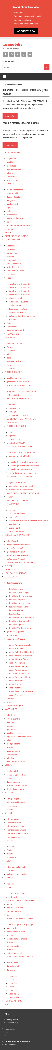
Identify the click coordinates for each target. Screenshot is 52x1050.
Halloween (11, 274)
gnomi (9, 904)
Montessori (12, 805)
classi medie (14, 997)
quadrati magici (13, 750)
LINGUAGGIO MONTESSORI (19, 446)
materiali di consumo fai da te (20, 918)
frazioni (10, 725)
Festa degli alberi (14, 260)
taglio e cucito (13, 945)
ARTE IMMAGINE (12, 152)
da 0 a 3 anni (12, 962)
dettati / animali (16, 589)
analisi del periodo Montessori (24, 462)
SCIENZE (8, 813)
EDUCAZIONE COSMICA (17, 415)
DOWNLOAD (10, 183)
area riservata (10, 1029)
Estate (9, 850)
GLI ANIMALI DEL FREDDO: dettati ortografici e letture (25, 91)
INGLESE (8, 566)
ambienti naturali (14, 343)
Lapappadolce (12, 44)
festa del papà (13, 267)
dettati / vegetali (16, 624)
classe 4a (13, 986)
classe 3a (13, 983)
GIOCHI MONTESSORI (16, 426)
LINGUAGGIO (11, 576)
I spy (11, 432)
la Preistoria (12, 870)
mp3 (9, 221)
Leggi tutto (9, 116)
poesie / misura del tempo (20, 677)
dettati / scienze (16, 610)
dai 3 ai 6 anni (13, 966)
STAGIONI (9, 840)
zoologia (12, 411)
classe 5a (13, 990)
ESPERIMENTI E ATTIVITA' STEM (21, 418)
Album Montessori (15, 189)
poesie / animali (16, 648)
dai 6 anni (11, 969)
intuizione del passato (16, 867)
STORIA (10, 496)
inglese (10, 207)
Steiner (10, 809)
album (7, 1035)
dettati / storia (15, 613)
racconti (10, 698)
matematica (12, 214)
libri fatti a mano (14, 911)
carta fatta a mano (17, 893)
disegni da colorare (15, 196)
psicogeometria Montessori (21, 489)
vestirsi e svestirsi (16, 531)
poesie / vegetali (16, 694)
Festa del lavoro (14, 263)
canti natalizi (12, 771)
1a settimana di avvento (19, 283)
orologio (10, 747)
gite (8, 354)
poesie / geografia (17, 662)
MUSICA (8, 765)
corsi (6, 1032)
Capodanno (12, 245)
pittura (10, 172)
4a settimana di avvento (19, 294)
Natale (9, 277)
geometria (11, 729)
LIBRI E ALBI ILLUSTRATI (15, 573)
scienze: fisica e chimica (17, 833)
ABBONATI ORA (26, 31)
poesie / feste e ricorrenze (20, 655)
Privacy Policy (12, 1019)
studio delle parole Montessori (22, 472)
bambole (10, 883)
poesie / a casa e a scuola (20, 645)
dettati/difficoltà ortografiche (22, 628)
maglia (9, 914)
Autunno (10, 846)
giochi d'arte (12, 162)
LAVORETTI (10, 569)
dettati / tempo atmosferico (21, 617)
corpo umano (14, 408)
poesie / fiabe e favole (19, 659)
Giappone (11, 350)
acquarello (11, 158)
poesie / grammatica (18, 666)
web (6, 1004)
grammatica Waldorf (16, 551)
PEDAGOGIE (10, 792)
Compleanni (12, 252)
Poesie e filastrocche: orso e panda (21, 123)
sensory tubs (14, 439)
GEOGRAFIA (10, 337)
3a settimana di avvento (19, 291)
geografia (11, 200)
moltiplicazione (13, 743)
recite (9, 702)
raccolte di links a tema (17, 938)
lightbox (12, 435)
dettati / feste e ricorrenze (20, 596)
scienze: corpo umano (16, 829)
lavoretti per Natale (17, 312)
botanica (12, 404)
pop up (10, 935)
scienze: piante (13, 836)
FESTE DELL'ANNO (13, 239)
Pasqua (10, 323)
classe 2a (13, 979)
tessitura (10, 949)
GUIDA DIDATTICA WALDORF (18, 535)
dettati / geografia (17, 599)
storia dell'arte (13, 176)
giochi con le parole (15, 631)
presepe (12, 319)
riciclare (10, 942)
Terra (9, 364)
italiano (10, 211)
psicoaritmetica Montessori (21, 486)
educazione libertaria (16, 802)
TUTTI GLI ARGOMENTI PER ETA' (19, 956)
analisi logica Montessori (21, 469)
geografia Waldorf (15, 548)
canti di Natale (15, 305)
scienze (10, 228)
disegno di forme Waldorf (18, 544)
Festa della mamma (15, 270)
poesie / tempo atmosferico (21, 691)
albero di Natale (16, 298)
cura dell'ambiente (17, 513)
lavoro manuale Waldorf (17, 555)
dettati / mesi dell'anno (19, 606)
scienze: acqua (13, 819)
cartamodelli (12, 193)
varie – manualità (14, 953)
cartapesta (13, 897)
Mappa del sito (10, 1044)
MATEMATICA (11, 709)
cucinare (12, 510)
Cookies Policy (12, 1022)
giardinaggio (14, 524)
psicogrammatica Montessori (21, 456)
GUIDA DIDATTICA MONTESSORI (19, 385)
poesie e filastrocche (16, 638)
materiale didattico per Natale (22, 316)
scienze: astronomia (15, 826)
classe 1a (13, 976)
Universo (11, 368)
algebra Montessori (17, 482)
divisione (11, 722)
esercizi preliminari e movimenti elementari (28, 520)
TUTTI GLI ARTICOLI (13, 1000)
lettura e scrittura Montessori (22, 452)
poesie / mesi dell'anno (19, 673)
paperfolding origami (16, 931)
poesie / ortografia (17, 680)
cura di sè (13, 517)
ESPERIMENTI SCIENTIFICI (16, 236)
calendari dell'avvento (18, 301)
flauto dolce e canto (15, 789)
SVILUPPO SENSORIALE (17, 500)
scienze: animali (14, 822)
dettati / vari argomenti (19, 621)
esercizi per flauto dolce (17, 785)
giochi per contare (15, 733)
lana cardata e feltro (15, 907)
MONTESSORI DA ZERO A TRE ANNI (23, 493)
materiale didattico (15, 218)
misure (10, 740)
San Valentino (13, 333)
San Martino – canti (15, 330)
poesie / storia (15, 687)
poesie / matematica (18, 669)
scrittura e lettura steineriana (20, 562)
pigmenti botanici (14, 169)
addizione (11, 715)
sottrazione (12, 754)
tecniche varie (13, 180)
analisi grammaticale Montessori (25, 465)
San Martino (12, 326)
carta (9, 887)
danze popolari (13, 781)
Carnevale (11, 249)
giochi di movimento (16, 378)
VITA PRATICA (13, 503)
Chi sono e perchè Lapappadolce (17, 1041)
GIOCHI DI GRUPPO (13, 372)
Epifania (10, 256)
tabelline (10, 758)
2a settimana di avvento (19, 287)
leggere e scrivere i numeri (19, 736)
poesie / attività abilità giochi (21, 652)
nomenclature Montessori (18, 225)
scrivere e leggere (15, 705)
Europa (10, 347)
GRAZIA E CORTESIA (16, 442)
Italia (9, 357)
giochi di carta (13, 204)
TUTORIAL (9, 877)
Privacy (7, 1014)
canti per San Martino (16, 774)
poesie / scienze (16, 684)
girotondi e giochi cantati (18, 381)
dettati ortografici (14, 582)
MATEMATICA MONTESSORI (19, 476)
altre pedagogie (14, 798)
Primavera (11, 857)
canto (9, 778)
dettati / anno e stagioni (19, 592)
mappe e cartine (14, 361)
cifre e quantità (13, 718)
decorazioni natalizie (18, 308)
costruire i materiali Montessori (21, 900)
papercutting (12, 928)
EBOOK (8, 232)
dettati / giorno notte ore (20, 603)
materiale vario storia (16, 874)
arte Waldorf (12, 541)
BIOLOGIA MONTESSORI (18, 398)
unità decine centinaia (16, 761)
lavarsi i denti (14, 527)
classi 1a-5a (14, 993)
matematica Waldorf (16, 558)
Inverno (10, 853)
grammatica (12, 635)
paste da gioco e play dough (21, 924)
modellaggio (12, 165)
